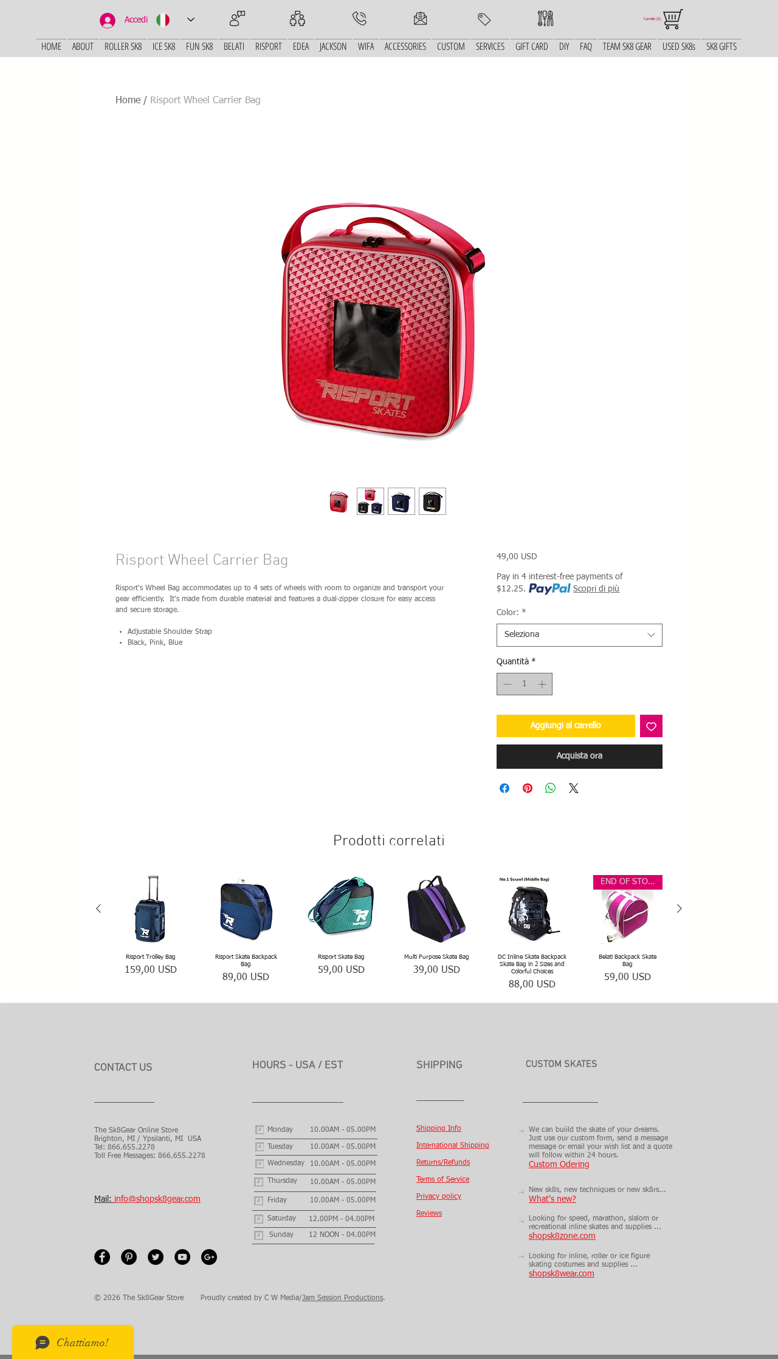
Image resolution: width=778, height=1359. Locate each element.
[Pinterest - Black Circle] (129, 1257)
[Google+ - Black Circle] (209, 1257)
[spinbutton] (524, 684)
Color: (511, 612)
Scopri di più (596, 589)
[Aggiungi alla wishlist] (651, 726)
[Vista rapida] (150, 909)
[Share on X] (573, 788)
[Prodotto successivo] (679, 908)
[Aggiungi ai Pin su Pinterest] (527, 788)
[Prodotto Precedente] (98, 908)
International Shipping (452, 1146)
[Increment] (543, 684)
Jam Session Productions (342, 1298)
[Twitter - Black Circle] (156, 1257)
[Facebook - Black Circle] (102, 1257)
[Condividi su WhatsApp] (550, 788)
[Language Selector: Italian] (175, 19)
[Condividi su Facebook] (504, 788)
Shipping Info (438, 1128)
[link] (654, 18)
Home (127, 101)
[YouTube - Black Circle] (182, 1257)
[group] (389, 933)
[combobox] (580, 635)
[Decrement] (506, 684)
